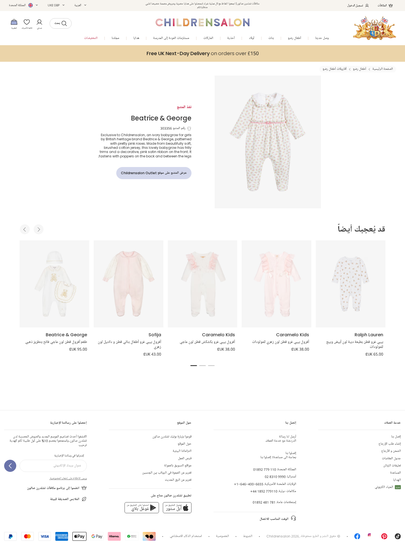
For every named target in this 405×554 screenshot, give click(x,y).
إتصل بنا (396, 436)
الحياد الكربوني (387, 487)
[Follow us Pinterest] (384, 538)
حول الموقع (184, 444)
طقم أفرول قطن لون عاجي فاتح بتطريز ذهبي (56, 342)
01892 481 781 (264, 502)
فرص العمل (184, 458)
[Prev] (25, 229)
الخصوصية (222, 536)
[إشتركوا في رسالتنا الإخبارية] (10, 466)
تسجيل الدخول (355, 5)
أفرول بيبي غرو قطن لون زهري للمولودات (280, 342)
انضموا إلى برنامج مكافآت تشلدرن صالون (53, 488)
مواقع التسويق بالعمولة (177, 465)
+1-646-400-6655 (248, 484)
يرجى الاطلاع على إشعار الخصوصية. (68, 478)
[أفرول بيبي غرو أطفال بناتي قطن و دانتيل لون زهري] (128, 283)
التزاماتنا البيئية (182, 451)
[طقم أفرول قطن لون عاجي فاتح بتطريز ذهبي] (54, 283)
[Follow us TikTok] (398, 538)
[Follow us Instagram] (371, 538)
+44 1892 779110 (263, 491)
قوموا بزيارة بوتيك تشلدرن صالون (171, 436)
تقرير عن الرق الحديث (178, 480)
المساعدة (395, 472)
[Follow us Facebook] (357, 538)
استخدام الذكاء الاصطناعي (186, 536)
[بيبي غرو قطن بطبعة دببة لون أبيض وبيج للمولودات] (350, 283)
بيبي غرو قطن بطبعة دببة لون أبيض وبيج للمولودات (354, 344)
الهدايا (397, 480)
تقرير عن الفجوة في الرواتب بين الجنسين (166, 472)
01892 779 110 (264, 469)
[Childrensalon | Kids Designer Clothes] (374, 28)
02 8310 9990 (275, 476)
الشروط (247, 536)
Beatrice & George (161, 117)
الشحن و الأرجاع (391, 451)
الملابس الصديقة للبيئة (64, 499)
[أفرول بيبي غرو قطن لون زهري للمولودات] (276, 283)
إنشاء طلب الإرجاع (390, 444)
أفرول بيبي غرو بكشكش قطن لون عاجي (207, 342)
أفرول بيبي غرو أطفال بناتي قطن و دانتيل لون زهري (129, 344)
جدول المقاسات (391, 458)
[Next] (39, 229)
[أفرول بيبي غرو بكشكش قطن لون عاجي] (202, 283)
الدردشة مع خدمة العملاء (281, 438)
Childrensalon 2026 (282, 536)
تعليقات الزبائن (392, 465)
